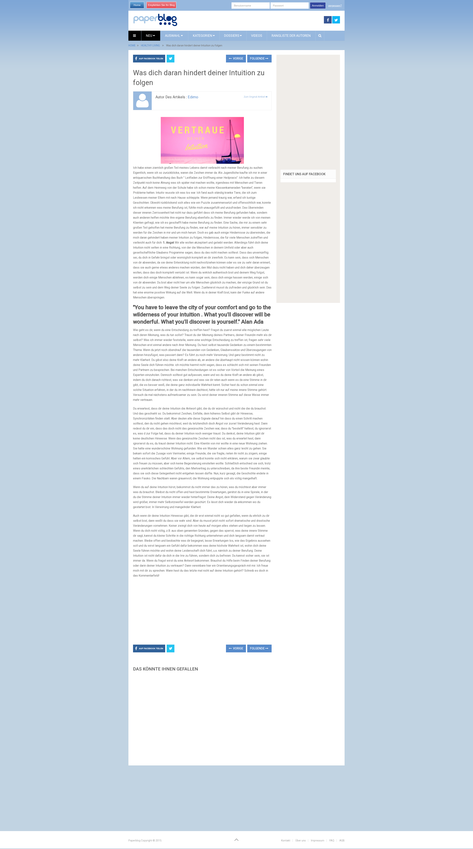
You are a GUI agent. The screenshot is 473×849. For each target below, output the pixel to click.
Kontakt (285, 840)
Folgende (257, 58)
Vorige (237, 58)
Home (137, 5)
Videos (256, 36)
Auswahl (173, 36)
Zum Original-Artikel (254, 96)
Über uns (300, 840)
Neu (149, 36)
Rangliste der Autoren (291, 36)
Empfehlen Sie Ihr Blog (161, 5)
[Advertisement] (250, 20)
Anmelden (318, 5)
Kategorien (202, 36)
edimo (193, 97)
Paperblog (134, 840)
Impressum (317, 840)
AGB (342, 840)
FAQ (331, 840)
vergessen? (335, 5)
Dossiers (231, 36)
